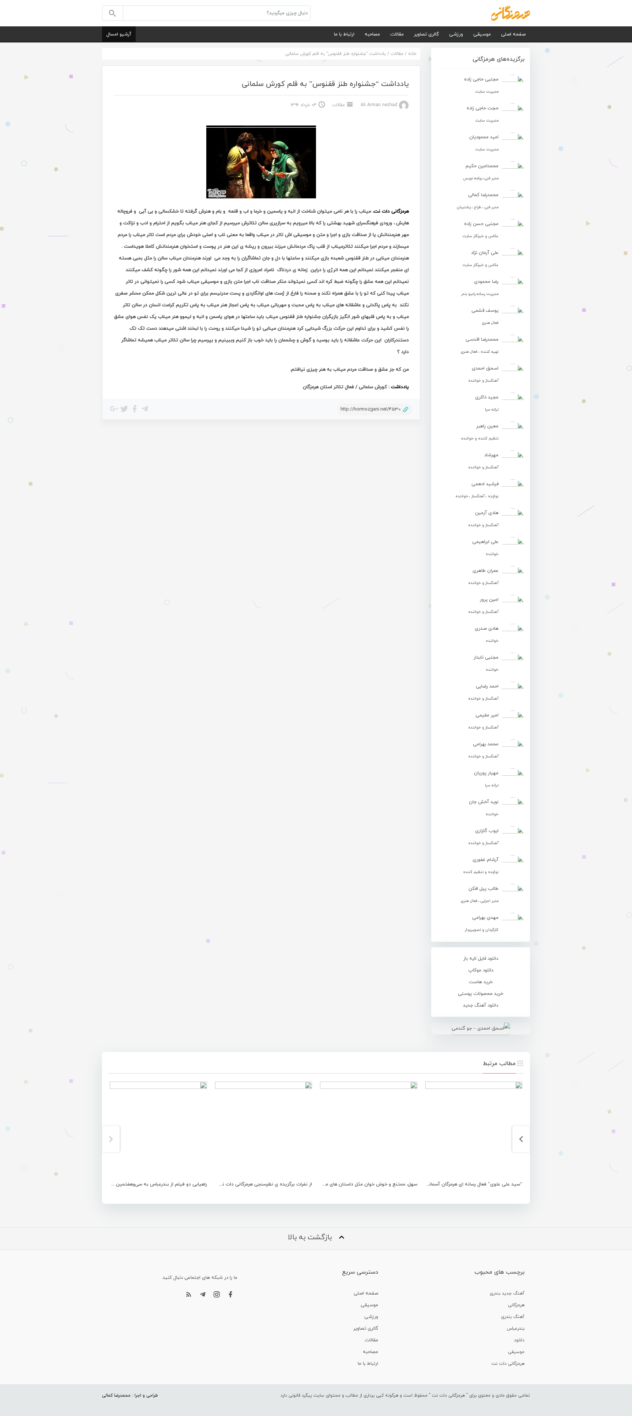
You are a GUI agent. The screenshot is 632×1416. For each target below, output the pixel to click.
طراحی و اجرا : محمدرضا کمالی (130, 1395)
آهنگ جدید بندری (507, 1293)
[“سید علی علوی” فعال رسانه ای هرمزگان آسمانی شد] (474, 1130)
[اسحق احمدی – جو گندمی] (480, 1028)
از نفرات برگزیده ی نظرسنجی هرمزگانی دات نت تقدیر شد (254, 1184)
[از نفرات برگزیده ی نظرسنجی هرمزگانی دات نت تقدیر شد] (263, 1130)
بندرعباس (515, 1328)
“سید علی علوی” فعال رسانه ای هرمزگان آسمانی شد (470, 1184)
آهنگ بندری (512, 1317)
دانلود (519, 1340)
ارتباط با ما (344, 34)
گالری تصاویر (426, 34)
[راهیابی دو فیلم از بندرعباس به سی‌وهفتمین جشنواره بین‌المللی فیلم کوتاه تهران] (158, 1130)
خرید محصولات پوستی (480, 993)
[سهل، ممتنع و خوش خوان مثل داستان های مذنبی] (368, 1130)
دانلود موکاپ (480, 970)
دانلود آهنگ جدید (480, 1005)
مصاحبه (372, 34)
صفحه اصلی (513, 34)
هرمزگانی (516, 1305)
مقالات (397, 34)
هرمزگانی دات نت (508, 1364)
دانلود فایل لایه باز (480, 958)
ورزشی (456, 34)
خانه (412, 54)
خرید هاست (481, 982)
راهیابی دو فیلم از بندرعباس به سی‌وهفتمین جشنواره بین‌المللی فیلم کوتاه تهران (123, 1184)
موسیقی (482, 34)
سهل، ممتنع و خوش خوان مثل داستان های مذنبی (366, 1184)
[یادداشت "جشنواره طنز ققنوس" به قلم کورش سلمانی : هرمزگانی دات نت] (510, 13)
